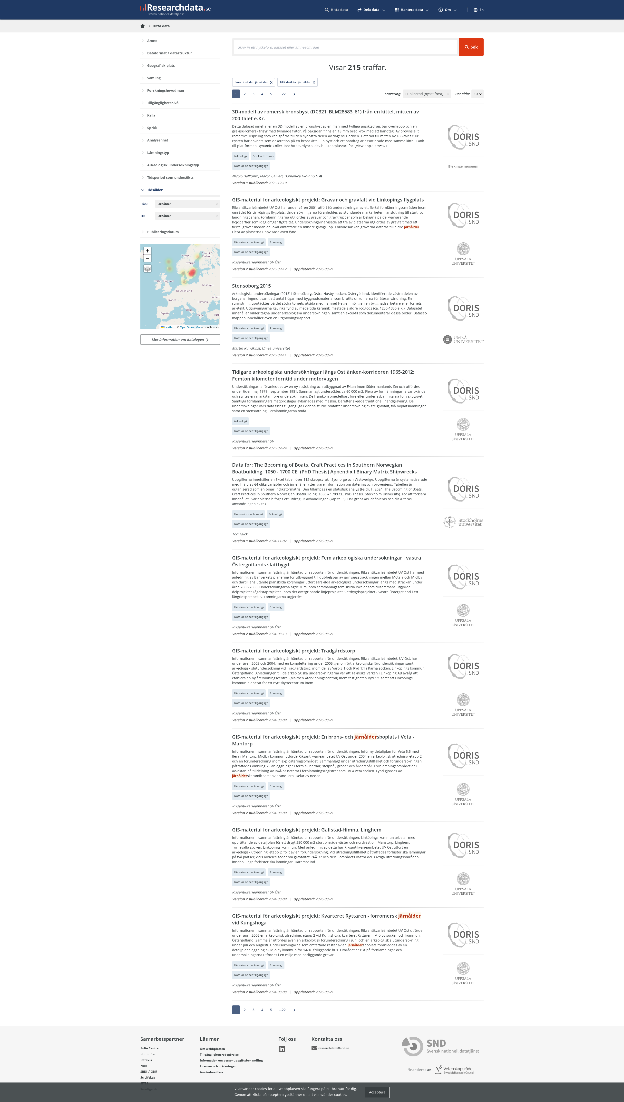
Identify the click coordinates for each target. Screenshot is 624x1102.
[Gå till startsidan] (175, 10)
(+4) (318, 176)
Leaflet (169, 327)
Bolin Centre (149, 1048)
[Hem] (145, 26)
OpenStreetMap (191, 327)
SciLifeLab (148, 1077)
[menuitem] (336, 10)
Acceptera (377, 1092)
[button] (147, 251)
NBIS (143, 1066)
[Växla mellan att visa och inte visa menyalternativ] (383, 10)
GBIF (154, 1072)
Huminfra (147, 1054)
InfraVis (146, 1060)
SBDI (143, 1072)
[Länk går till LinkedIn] (281, 1048)
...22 (282, 93)
